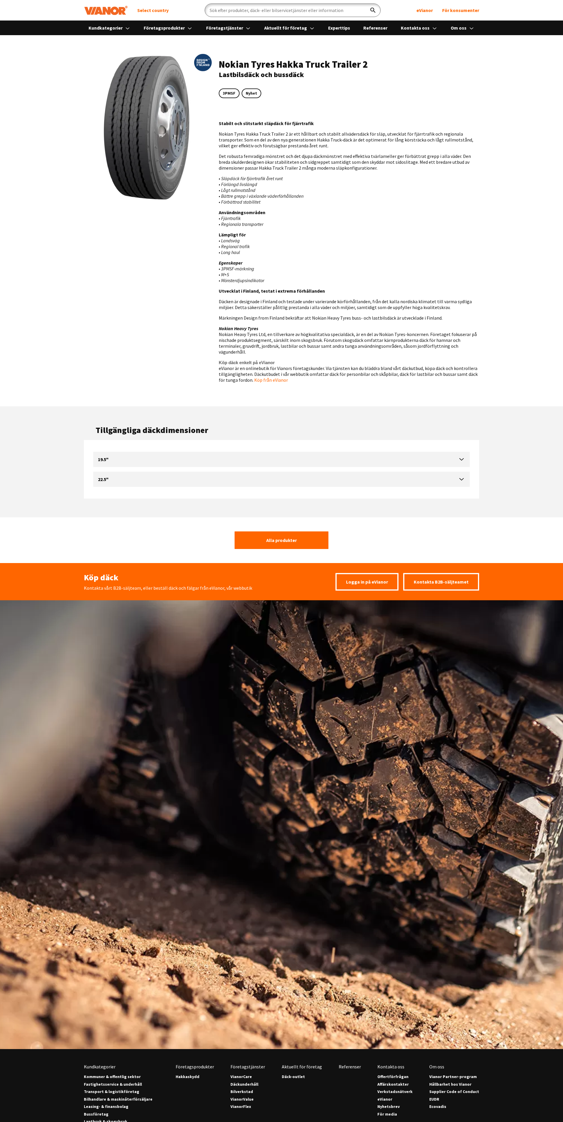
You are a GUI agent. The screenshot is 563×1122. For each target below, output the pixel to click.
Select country (153, 10)
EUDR (434, 1099)
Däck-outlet (293, 1076)
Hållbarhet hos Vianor (450, 1084)
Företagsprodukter (165, 28)
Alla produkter (281, 540)
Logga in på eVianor (367, 582)
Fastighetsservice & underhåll (113, 1084)
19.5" (103, 459)
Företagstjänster (225, 28)
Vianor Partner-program (453, 1076)
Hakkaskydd (187, 1076)
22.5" (103, 479)
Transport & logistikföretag (111, 1091)
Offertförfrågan (392, 1076)
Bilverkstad (241, 1091)
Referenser (375, 28)
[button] (203, 62)
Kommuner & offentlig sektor (112, 1076)
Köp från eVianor (270, 380)
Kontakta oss (415, 28)
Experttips (339, 28)
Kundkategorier (106, 28)
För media (387, 1114)
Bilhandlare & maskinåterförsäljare (118, 1099)
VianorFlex (240, 1106)
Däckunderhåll (244, 1084)
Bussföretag (96, 1114)
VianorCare (241, 1076)
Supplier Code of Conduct (454, 1091)
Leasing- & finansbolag (106, 1106)
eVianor (424, 10)
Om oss (459, 28)
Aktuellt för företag (286, 28)
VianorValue (242, 1099)
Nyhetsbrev (388, 1106)
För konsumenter (460, 10)
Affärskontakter (393, 1084)
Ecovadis (437, 1106)
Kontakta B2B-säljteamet (441, 582)
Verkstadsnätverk (395, 1091)
